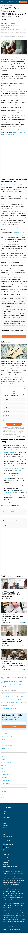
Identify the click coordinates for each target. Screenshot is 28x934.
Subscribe (14, 726)
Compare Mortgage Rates (9, 708)
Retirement (5, 789)
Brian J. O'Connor (8, 512)
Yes (5, 523)
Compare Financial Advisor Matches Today (13, 694)
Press (4, 834)
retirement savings (19, 232)
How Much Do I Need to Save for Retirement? (14, 702)
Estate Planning (6, 759)
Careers (4, 813)
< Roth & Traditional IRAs (6, 5)
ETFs (3, 224)
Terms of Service (6, 857)
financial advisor (15, 447)
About (4, 823)
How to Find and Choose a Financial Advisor (14, 697)
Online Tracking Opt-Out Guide (10, 866)
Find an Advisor (22, 1)
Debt (3, 757)
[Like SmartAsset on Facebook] (4, 844)
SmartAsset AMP (6, 829)
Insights (4, 765)
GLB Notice (5, 864)
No (5, 525)
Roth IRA (7, 218)
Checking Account (7, 745)
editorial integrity (12, 29)
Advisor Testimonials (7, 832)
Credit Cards (5, 748)
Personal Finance (6, 780)
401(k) (11, 490)
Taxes (3, 797)
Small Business (6, 792)
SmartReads (5, 825)
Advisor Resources (7, 736)
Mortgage (4, 777)
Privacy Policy (6, 860)
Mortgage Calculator (7, 705)
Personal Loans (6, 783)
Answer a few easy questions (11, 309)
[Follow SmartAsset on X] (4, 847)
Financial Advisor (6, 762)
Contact (4, 811)
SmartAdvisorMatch (7, 836)
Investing (4, 771)
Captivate (5, 827)
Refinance (4, 786)
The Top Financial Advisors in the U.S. (12, 699)
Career (4, 742)
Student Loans (6, 794)
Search (4, 821)
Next (14, 424)
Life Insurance (6, 774)
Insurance (4, 768)
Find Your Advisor (14, 336)
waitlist (10, 270)
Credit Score (5, 751)
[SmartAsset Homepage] (12, 1)
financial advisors (9, 459)
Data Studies (5, 754)
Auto (3, 739)
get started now (17, 470)
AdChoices (5, 862)
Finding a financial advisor (11, 452)
